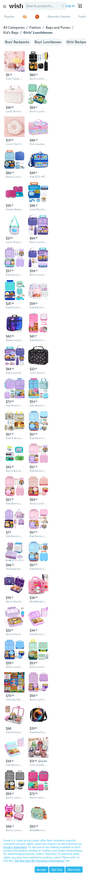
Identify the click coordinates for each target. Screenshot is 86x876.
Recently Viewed (59, 16)
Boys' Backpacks (17, 42)
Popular (9, 16)
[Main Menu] (4, 6)
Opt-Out (56, 870)
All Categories (14, 27)
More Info (74, 870)
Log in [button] (70, 6)
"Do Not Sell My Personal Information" (39, 861)
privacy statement (15, 847)
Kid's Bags (11, 32)
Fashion (35, 27)
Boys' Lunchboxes (48, 42)
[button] (63, 6)
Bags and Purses (58, 27)
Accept (41, 870)
